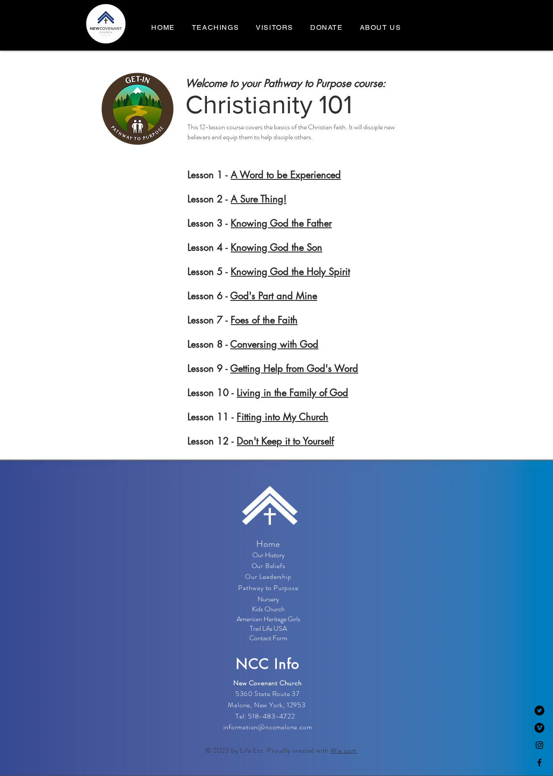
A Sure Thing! (258, 199)
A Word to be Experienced (286, 175)
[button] (380, 28)
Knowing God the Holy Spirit (290, 271)
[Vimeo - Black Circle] (539, 728)
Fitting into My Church (282, 417)
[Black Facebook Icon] (539, 762)
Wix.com (344, 750)
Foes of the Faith (264, 320)
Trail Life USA (268, 628)
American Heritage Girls (268, 619)
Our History (268, 555)
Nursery (268, 599)
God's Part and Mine (273, 296)
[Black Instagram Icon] (539, 745)
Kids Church (268, 609)
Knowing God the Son (276, 247)
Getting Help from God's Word (294, 368)
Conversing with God (274, 344)
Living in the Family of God (292, 392)
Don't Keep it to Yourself (285, 441)
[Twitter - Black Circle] (539, 710)
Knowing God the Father (281, 223)
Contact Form (268, 638)
